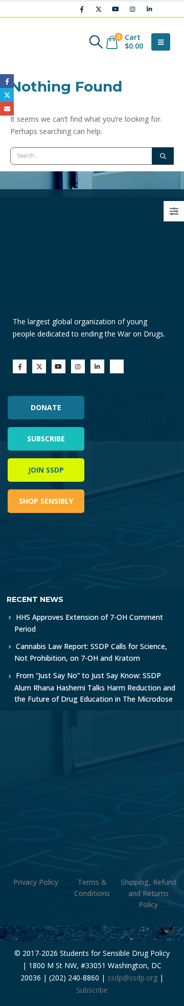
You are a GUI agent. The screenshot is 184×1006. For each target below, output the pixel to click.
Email (7, 109)
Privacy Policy (35, 882)
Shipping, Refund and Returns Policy (148, 893)
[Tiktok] (166, 9)
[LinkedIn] (149, 9)
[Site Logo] (38, 42)
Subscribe (46, 438)
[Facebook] (82, 9)
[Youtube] (115, 9)
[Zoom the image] (51, 549)
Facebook (7, 81)
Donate (46, 407)
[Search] (163, 156)
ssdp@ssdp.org (132, 977)
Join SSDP (46, 470)
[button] (96, 42)
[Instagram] (132, 9)
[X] (98, 9)
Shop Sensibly (46, 501)
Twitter (7, 95)
